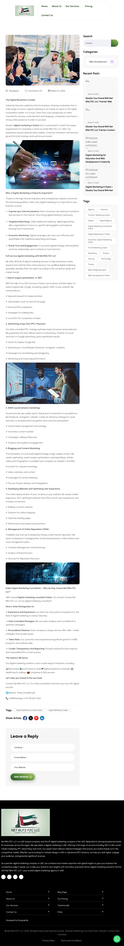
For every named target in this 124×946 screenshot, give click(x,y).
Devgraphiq (23, 920)
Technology (106, 259)
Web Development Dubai (99, 275)
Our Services (72, 6)
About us (56, 6)
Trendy (91, 264)
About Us (10, 898)
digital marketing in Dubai (58, 710)
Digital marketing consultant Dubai (29, 710)
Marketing (92, 253)
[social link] (25, 718)
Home (44, 6)
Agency (91, 209)
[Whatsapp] (21, 877)
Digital (90, 220)
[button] (117, 939)
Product (106, 253)
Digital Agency (106, 220)
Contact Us (47, 15)
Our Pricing (63, 898)
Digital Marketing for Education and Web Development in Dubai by (98, 158)
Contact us (11, 912)
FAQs (60, 912)
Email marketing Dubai (97, 247)
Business (104, 209)
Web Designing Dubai (97, 270)
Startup (91, 259)
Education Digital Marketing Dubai (100, 241)
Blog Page (62, 892)
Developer (14, 90)
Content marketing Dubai (99, 215)
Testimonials (63, 905)
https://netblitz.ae (26, 692)
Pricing (88, 6)
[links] (24, 10)
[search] (114, 43)
